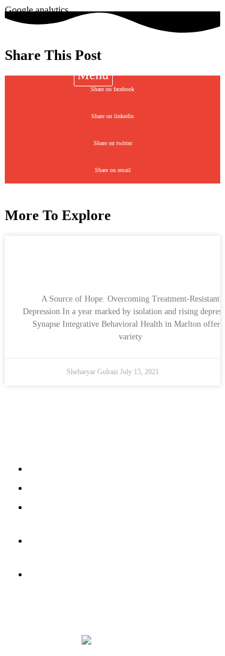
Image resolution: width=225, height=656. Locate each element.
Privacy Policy (62, 614)
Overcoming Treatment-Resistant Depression (130, 262)
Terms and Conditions (148, 614)
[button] (93, 74)
